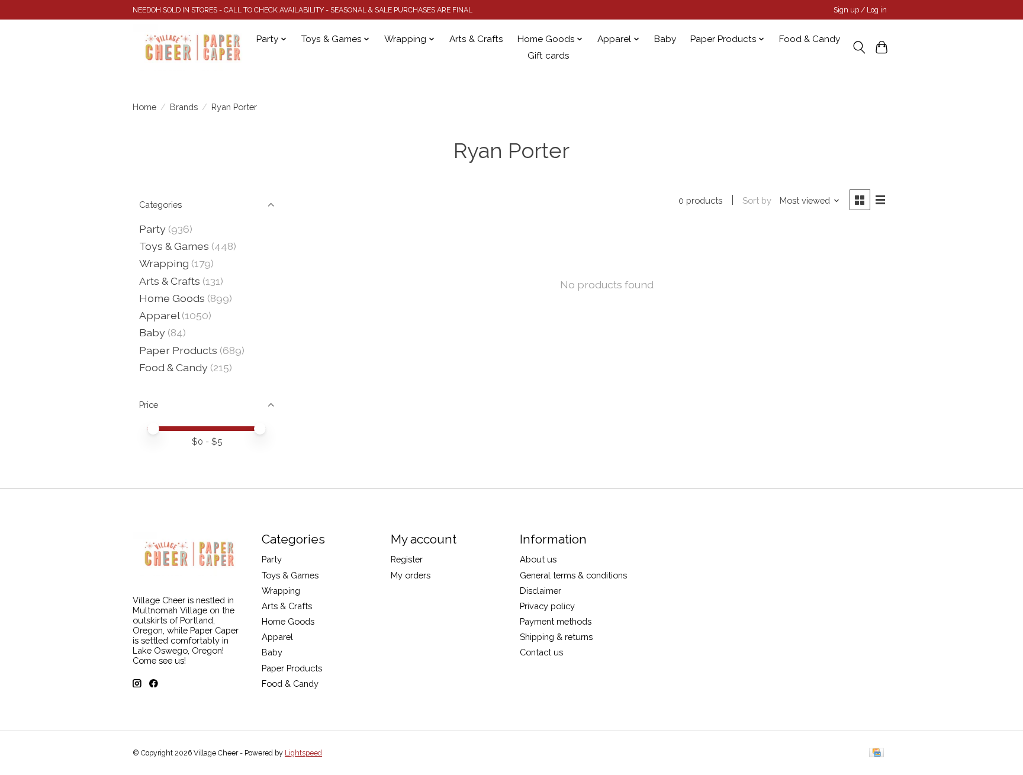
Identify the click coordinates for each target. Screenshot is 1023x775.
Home (144, 107)
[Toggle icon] (858, 47)
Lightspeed (303, 753)
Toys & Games (174, 246)
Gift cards (548, 55)
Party (152, 229)
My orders (410, 575)
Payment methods (555, 621)
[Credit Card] (876, 753)
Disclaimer (540, 591)
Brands (184, 107)
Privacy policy (547, 606)
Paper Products (178, 350)
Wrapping (164, 263)
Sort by (756, 200)
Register (407, 559)
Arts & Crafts (476, 39)
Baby (665, 39)
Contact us (541, 652)
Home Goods (172, 298)
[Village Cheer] (192, 47)
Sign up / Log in (860, 10)
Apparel (159, 315)
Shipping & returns (556, 637)
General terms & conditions (573, 575)
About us (538, 559)
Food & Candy (809, 39)
